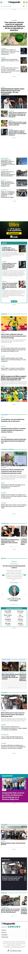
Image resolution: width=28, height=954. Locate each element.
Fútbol (3, 66)
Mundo (3, 180)
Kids (4, 790)
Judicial (3, 57)
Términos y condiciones (16, 945)
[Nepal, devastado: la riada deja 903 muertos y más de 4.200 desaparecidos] (21, 183)
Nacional (3, 426)
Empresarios (4, 190)
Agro (2, 417)
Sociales (3, 841)
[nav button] (1, 2)
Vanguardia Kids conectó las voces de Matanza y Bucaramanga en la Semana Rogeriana (13, 796)
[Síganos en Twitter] (11, 927)
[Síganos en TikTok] (17, 927)
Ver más (14, 301)
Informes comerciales (8, 672)
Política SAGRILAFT (7, 946)
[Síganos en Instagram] (13, 927)
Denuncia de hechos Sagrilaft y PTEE (15, 947)
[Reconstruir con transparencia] (14, 590)
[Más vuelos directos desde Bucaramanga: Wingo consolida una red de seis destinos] (10, 666)
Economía (3, 437)
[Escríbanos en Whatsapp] (19, 927)
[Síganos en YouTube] (15, 927)
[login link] (27, 2)
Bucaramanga (4, 158)
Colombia (14, 20)
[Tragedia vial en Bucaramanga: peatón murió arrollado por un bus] (22, 248)
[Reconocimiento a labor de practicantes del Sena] (14, 833)
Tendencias (4, 538)
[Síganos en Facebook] (9, 927)
